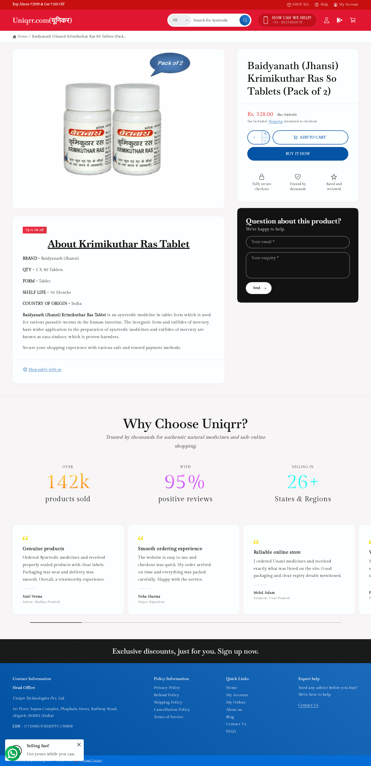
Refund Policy (166, 695)
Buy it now (298, 154)
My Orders (235, 702)
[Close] (79, 745)
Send (256, 288)
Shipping (276, 121)
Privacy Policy (167, 688)
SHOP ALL (301, 5)
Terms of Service (168, 717)
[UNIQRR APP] (339, 20)
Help (324, 5)
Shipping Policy (168, 702)
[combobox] (221, 20)
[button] (352, 20)
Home (23, 37)
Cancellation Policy (172, 710)
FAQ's (231, 731)
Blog (230, 717)
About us (234, 710)
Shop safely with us (45, 369)
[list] (185, 484)
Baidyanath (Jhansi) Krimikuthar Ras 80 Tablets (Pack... (78, 37)
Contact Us (236, 724)
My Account (348, 5)
